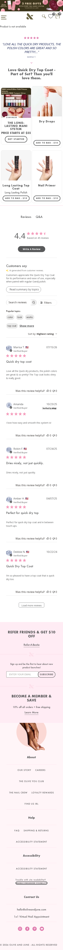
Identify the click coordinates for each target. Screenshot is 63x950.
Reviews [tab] (26, 217)
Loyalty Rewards (43, 792)
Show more (27, 326)
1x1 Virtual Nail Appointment (31, 916)
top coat (12, 325)
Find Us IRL (31, 803)
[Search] (44, 16)
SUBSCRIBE (46, 674)
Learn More (31, 712)
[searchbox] (18, 302)
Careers (40, 770)
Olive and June (19, 945)
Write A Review (31, 249)
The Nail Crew (18, 792)
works (29, 317)
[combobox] (42, 333)
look (19, 317)
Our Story (24, 770)
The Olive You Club (31, 781)
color (10, 317)
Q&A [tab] (39, 217)
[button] (31, 883)
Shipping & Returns (36, 830)
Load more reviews (31, 605)
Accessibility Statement (31, 841)
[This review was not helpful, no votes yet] (53, 391)
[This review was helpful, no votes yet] (48, 391)
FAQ (17, 830)
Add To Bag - (48, 142)
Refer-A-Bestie (32, 644)
